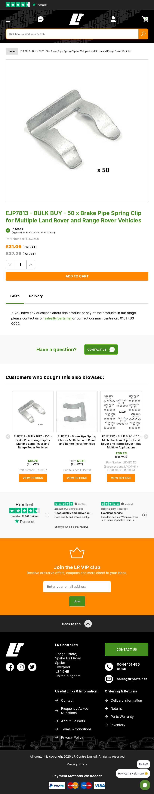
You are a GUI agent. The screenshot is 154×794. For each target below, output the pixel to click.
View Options (33, 478)
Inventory (118, 725)
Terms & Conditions (76, 729)
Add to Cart (77, 276)
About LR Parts (73, 721)
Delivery (36, 296)
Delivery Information (126, 700)
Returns (116, 708)
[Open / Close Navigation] (9, 19)
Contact (67, 700)
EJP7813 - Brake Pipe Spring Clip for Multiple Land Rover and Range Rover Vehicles (77, 440)
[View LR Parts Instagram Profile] (21, 667)
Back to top (71, 624)
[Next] (146, 436)
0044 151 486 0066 (128, 666)
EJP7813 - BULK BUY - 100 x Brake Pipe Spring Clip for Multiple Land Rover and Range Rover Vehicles (33, 442)
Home (11, 51)
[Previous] (8, 436)
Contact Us (41, 19)
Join (77, 601)
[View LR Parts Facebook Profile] (10, 667)
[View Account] (113, 19)
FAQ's (15, 296)
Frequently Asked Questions (74, 711)
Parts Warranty (122, 717)
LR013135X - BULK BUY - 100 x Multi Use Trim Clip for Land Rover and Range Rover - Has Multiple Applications (121, 442)
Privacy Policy (72, 737)
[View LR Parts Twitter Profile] (32, 667)
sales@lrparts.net (58, 318)
